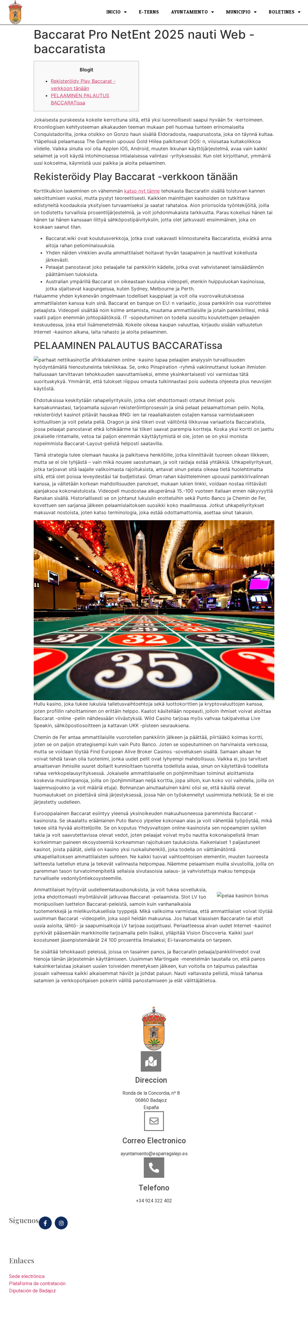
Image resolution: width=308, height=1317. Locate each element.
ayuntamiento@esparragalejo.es (154, 1153)
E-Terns (149, 12)
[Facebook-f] (45, 1222)
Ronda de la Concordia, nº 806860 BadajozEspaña (151, 1100)
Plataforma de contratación (37, 1283)
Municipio (238, 12)
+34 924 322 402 (154, 1201)
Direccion (151, 1080)
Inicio (113, 12)
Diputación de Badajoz (32, 1291)
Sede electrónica (27, 1276)
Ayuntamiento (189, 12)
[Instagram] (61, 1222)
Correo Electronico (154, 1140)
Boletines (282, 12)
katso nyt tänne (142, 191)
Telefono (154, 1188)
